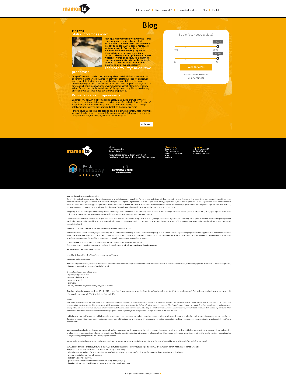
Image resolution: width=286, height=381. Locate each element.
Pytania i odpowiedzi (187, 9)
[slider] (217, 46)
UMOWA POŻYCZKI (196, 78)
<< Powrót (146, 124)
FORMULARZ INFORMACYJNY (196, 74)
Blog (205, 9)
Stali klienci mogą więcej (91, 34)
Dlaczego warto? (163, 9)
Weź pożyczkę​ (196, 67)
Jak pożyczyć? (143, 9)
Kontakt (216, 9)
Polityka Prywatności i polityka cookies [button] (142, 373)
